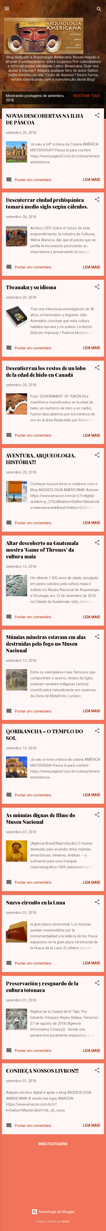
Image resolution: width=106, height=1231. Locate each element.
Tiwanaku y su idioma (31, 287)
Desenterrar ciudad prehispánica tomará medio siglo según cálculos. (47, 203)
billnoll (66, 1221)
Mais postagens (53, 1144)
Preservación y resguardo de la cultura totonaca (42, 986)
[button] (97, 116)
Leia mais (91, 179)
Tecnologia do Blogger (56, 1211)
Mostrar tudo (86, 96)
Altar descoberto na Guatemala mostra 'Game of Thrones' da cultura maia (42, 550)
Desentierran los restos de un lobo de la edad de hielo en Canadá (46, 371)
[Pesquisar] (99, 10)
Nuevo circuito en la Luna (35, 902)
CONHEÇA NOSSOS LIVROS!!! (42, 1070)
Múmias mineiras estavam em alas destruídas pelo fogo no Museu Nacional (46, 644)
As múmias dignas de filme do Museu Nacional (40, 818)
